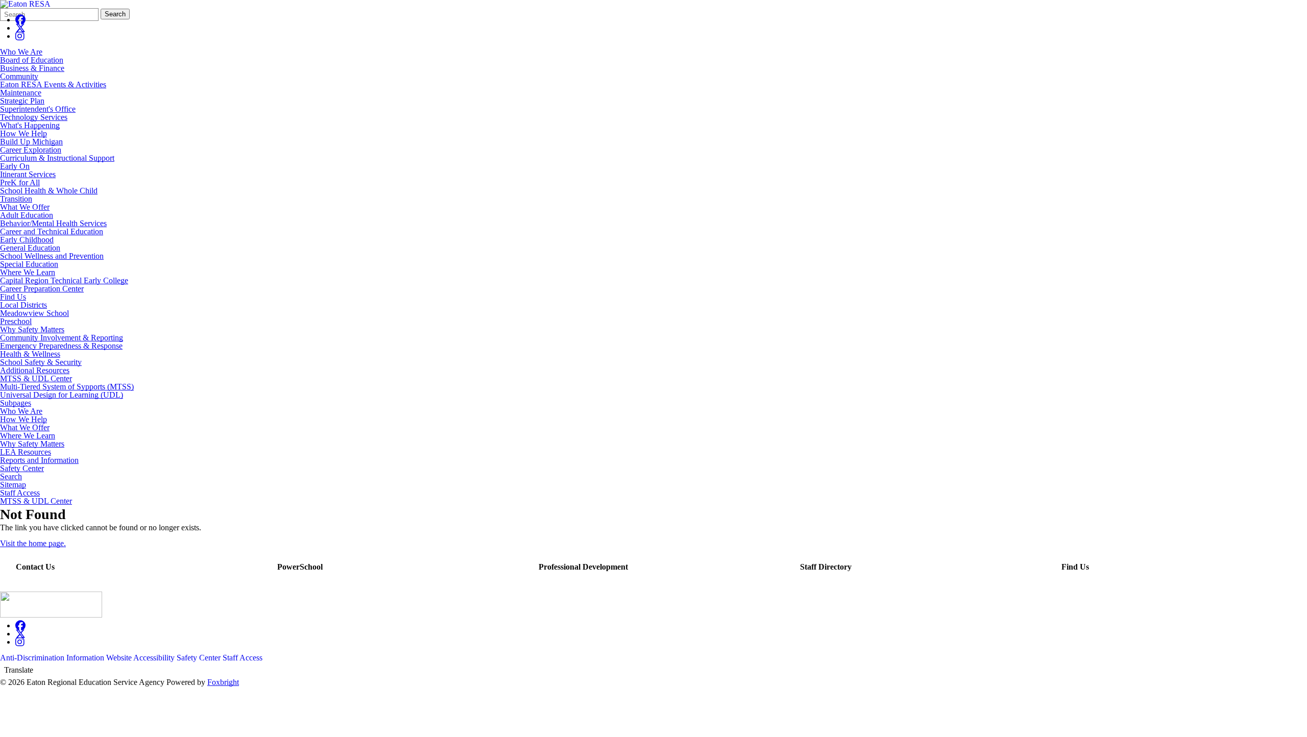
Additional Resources (34, 370)
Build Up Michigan (31, 141)
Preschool (16, 321)
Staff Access (20, 493)
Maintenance (20, 92)
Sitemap (13, 485)
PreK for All (20, 182)
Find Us (13, 296)
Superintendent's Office (38, 109)
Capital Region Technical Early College (64, 280)
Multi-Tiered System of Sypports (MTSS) (67, 386)
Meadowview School (34, 313)
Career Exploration (30, 149)
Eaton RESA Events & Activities (53, 84)
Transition (16, 198)
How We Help (23, 133)
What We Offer (25, 207)
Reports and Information (39, 460)
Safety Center (22, 468)
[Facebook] (20, 19)
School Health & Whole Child (49, 190)
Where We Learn (27, 272)
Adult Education (26, 215)
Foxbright (223, 682)
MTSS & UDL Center (36, 378)
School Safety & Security (41, 362)
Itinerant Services (28, 174)
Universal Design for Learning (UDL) (61, 394)
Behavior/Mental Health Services (53, 223)
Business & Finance (32, 68)
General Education (30, 247)
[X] (20, 27)
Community (19, 76)
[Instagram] (20, 36)
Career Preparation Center (42, 288)
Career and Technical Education (51, 231)
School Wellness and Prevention (52, 256)
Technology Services (33, 117)
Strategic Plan (22, 100)
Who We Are (21, 51)
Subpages (15, 403)
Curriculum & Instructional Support (57, 158)
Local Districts (23, 305)
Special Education (29, 264)
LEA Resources (25, 452)
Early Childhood (27, 239)
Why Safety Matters (32, 329)
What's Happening (30, 125)
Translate (18, 670)
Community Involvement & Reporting (61, 337)
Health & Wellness (30, 354)
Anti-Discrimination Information (52, 657)
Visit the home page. (33, 543)
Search (115, 14)
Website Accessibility (140, 657)
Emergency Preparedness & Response (61, 345)
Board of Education (31, 60)
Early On (15, 166)
